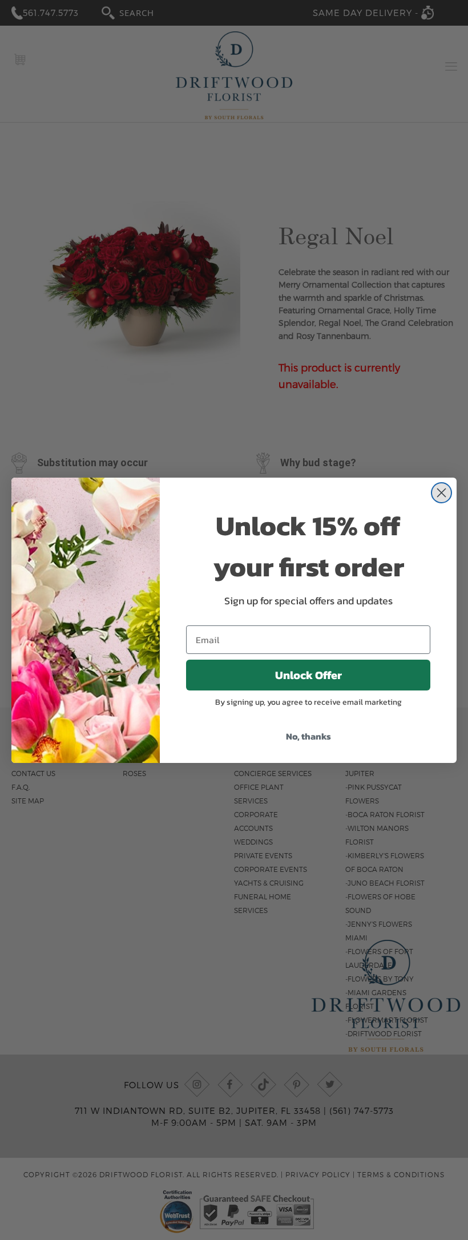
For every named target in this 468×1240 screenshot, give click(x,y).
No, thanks (308, 736)
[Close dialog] (441, 492)
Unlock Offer (308, 675)
